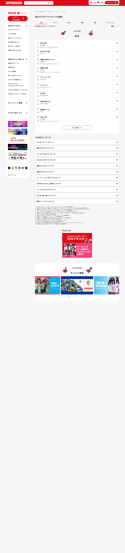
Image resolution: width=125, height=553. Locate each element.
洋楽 (95, 22)
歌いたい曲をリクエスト (15, 75)
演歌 (82, 22)
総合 (41, 22)
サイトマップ (12, 175)
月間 (117, 26)
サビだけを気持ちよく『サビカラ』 (18, 90)
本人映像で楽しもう (13, 42)
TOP (36, 11)
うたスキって (23, 13)
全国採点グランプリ (13, 63)
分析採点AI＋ (12, 67)
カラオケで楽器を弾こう (15, 80)
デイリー (106, 26)
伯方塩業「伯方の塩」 (52, 47)
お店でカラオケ (42, 11)
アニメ (55, 22)
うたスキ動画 (12, 71)
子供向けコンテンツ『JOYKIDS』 (17, 94)
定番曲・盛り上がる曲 (14, 50)
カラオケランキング (13, 30)
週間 (112, 26)
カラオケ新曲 (12, 34)
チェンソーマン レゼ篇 (52, 121)
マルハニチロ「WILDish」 (53, 72)
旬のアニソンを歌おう (14, 46)
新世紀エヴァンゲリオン (53, 63)
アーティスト (110, 22)
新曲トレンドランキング (15, 38)
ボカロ (69, 22)
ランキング (50, 11)
